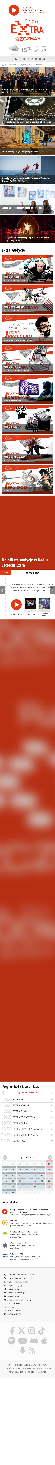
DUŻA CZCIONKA (14, 1310)
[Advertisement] (27, 1409)
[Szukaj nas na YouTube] (22, 1337)
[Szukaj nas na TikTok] (41, 1327)
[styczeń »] (48, 1157)
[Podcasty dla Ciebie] (22, 1347)
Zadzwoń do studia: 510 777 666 (20, 1274)
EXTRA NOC (14, 1099)
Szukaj (44, 59)
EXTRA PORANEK (17, 1105)
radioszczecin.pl (14, 1289)
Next (52, 590)
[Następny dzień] (48, 1092)
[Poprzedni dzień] (6, 1092)
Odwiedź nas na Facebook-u (20, 59)
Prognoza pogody (14, 1285)
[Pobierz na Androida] (34, 1337)
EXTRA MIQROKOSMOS (19, 1135)
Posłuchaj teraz (13, 1303)
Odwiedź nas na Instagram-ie (28, 59)
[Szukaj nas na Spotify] (11, 1337)
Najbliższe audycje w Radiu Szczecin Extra (25, 562)
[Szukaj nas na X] (21, 1327)
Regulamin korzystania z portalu (30, 1368)
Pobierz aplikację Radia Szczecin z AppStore (23, 1245)
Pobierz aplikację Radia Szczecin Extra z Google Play (25, 1234)
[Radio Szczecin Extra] (27, 30)
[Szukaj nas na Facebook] (12, 1327)
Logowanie (12, 1307)
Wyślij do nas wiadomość (40, 59)
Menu (51, 59)
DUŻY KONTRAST (14, 1314)
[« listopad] (6, 1157)
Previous (2, 590)
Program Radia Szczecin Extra (31, 65)
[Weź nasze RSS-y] (32, 1347)
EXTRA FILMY (33, 573)
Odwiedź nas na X (24, 59)
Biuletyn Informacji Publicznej (19, 1300)
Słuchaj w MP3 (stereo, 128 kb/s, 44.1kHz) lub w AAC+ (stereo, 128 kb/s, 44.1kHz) (31, 1223)
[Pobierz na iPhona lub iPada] (44, 1337)
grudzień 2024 (27, 1157)
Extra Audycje (13, 250)
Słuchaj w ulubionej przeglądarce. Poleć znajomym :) (31, 1212)
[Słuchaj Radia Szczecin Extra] (13, 10)
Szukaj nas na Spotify (36, 59)
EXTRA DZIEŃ (14, 1123)
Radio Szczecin (10, 65)
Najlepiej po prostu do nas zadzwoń (16, 59)
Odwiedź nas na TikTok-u (32, 59)
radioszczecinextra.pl (16, 1292)
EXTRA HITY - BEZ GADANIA (22, 1129)
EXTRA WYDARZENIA (19, 1117)
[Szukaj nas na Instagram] (32, 1327)
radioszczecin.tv (14, 1296)
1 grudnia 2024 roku (27, 1092)
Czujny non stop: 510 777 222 (19, 1278)
